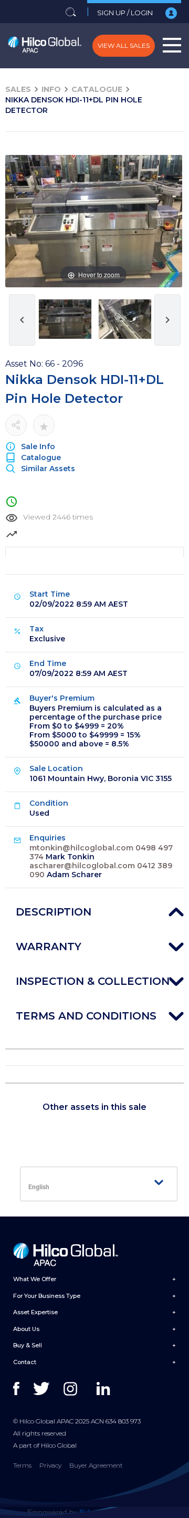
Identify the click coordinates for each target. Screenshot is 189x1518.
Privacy (50, 1465)
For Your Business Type (46, 1295)
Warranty (48, 946)
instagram (73, 1389)
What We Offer (34, 1279)
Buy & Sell (27, 1345)
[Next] (161, 221)
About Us (26, 1329)
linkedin (106, 1389)
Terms (22, 1465)
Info (51, 89)
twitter (42, 1389)
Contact (24, 1362)
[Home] (44, 45)
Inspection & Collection (93, 981)
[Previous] (26, 221)
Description (53, 912)
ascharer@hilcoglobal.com (82, 865)
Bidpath (91, 1512)
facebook (22, 1389)
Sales (18, 89)
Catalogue (96, 89)
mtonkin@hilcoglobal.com (81, 847)
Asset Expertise (35, 1312)
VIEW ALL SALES (124, 45)
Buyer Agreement (96, 1465)
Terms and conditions (86, 1016)
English (38, 1187)
